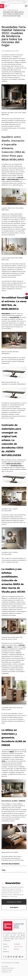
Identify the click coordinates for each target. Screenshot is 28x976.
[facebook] (4, 957)
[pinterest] (11, 957)
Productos (17, 944)
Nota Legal (5, 966)
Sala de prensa (12, 10)
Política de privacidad (8, 968)
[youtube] (20, 957)
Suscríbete (14, 907)
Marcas (5, 944)
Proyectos (6, 946)
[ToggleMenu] (26, 6)
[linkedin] (9, 957)
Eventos (16, 949)
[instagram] (6, 957)
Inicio (4, 10)
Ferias (5, 949)
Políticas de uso (6, 972)
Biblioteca (6, 951)
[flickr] (16, 957)
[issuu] (14, 957)
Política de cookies (7, 970)
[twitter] (23, 957)
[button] (26, 6)
